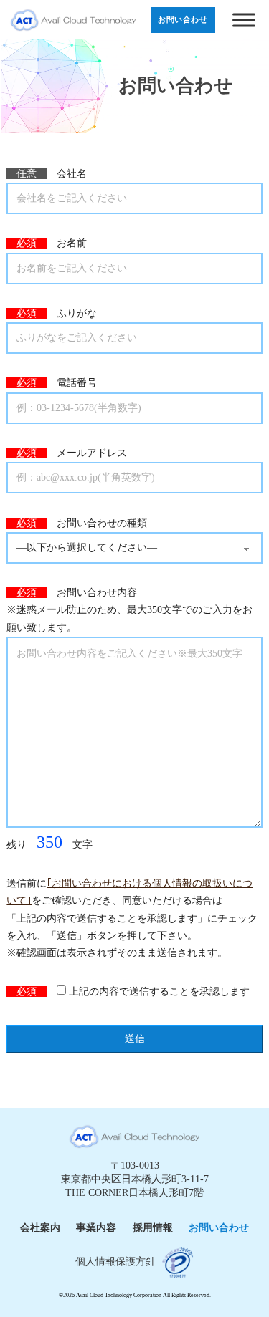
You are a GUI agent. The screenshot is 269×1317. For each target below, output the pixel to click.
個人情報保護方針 (115, 1261)
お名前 (46, 243)
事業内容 (96, 1227)
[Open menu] (245, 20)
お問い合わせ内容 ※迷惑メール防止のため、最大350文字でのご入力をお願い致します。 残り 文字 (129, 719)
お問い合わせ (219, 1227)
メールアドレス (66, 453)
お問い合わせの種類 (76, 523)
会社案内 (40, 1227)
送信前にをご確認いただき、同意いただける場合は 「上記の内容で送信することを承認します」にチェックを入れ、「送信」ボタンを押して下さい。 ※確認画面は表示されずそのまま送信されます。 (132, 918)
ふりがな (51, 313)
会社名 (46, 173)
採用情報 (153, 1227)
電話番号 (51, 382)
